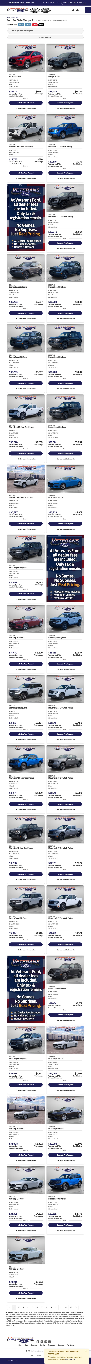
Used (26, 1345)
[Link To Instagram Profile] (49, 1341)
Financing (51, 1345)
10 (56, 1307)
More (24, 98)
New (20, 1345)
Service (42, 1345)
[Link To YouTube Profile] (46, 1341)
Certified (34, 1345)
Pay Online (70, 1345)
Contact (61, 1345)
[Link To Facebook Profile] (38, 1341)
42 (66, 1307)
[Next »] (76, 1307)
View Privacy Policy (71, 1359)
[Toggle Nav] (88, 10)
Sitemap (39, 1355)
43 (71, 1307)
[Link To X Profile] (42, 1341)
